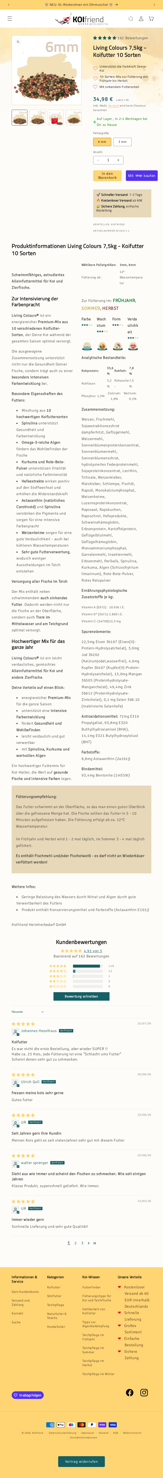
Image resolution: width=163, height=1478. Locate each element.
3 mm (122, 142)
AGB (115, 1433)
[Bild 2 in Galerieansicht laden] (37, 117)
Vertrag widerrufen (81, 1461)
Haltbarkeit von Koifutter (93, 1311)
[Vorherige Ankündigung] (8, 4)
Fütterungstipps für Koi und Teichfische (96, 1298)
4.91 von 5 (93, 951)
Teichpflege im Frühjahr (93, 1337)
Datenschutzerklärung (62, 1433)
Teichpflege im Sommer (93, 1350)
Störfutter (54, 1296)
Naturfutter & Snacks (57, 1316)
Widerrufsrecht (132, 1433)
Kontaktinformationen (83, 1437)
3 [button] (82, 1243)
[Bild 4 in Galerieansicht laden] (74, 117)
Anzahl (98, 152)
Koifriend (37, 1433)
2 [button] (75, 1243)
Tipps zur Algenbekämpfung (95, 1324)
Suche (16, 1322)
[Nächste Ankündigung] (154, 4)
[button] (10, 18)
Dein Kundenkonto (25, 1292)
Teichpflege (55, 1305)
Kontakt (17, 1313)
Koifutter (53, 1287)
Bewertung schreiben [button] (81, 996)
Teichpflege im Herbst (93, 1363)
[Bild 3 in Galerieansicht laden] (55, 117)
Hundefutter (56, 1327)
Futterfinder (91, 1287)
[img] (23, 1024)
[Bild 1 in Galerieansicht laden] (19, 117)
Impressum (87, 1433)
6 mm (102, 142)
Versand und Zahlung (21, 1303)
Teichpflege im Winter (98, 1374)
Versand (113, 105)
